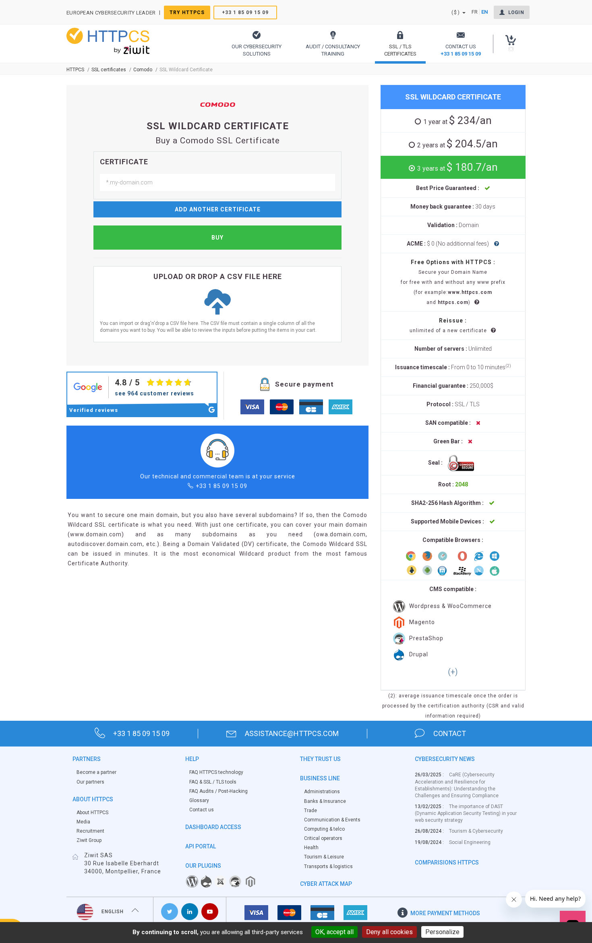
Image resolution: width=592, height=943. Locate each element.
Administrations (322, 791)
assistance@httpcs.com (292, 733)
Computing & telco (324, 829)
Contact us (201, 810)
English (112, 911)
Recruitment (90, 831)
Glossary (199, 800)
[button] (256, 44)
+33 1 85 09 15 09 (245, 12)
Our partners (90, 782)
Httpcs (75, 69)
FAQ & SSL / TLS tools (212, 782)
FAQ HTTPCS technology (216, 772)
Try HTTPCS (187, 12)
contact (449, 733)
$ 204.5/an (457, 144)
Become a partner (96, 772)
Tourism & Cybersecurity (476, 831)
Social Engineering (470, 842)
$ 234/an (457, 120)
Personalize (442, 932)
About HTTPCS (92, 812)
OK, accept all (334, 932)
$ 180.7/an (457, 167)
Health (311, 847)
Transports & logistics (328, 866)
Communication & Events (332, 820)
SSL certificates (108, 69)
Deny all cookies (389, 932)
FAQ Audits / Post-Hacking (218, 791)
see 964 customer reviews (154, 393)
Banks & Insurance (325, 801)
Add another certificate (218, 209)
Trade (310, 810)
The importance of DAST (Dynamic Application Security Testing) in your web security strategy (466, 813)
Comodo (142, 69)
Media (83, 822)
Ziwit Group (89, 840)
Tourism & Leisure (324, 857)
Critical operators (323, 838)
